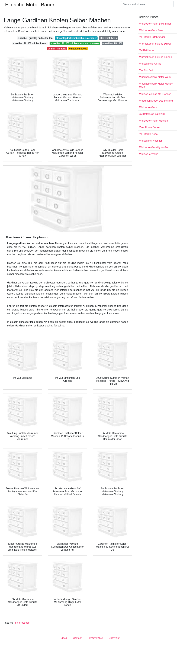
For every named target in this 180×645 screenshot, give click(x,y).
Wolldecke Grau (148, 107)
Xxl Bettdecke (146, 50)
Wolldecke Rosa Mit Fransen (155, 94)
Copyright (114, 638)
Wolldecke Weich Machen (153, 120)
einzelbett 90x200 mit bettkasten (30, 43)
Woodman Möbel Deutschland (156, 100)
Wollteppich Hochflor (150, 140)
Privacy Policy (95, 638)
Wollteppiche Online (150, 63)
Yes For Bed (146, 70)
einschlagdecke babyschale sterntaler (76, 38)
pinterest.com (22, 622)
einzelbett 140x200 (112, 43)
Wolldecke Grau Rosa (151, 30)
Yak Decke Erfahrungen (152, 37)
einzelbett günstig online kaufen (35, 38)
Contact (77, 638)
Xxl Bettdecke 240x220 (152, 114)
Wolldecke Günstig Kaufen (154, 147)
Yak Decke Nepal (148, 134)
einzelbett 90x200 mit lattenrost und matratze (75, 43)
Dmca (63, 638)
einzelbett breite (108, 38)
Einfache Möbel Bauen (30, 4)
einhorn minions (57, 48)
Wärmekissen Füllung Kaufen (155, 57)
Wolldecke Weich (148, 154)
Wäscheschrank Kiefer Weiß (155, 77)
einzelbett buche (78, 48)
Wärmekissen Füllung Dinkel (155, 43)
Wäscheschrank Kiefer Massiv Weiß (156, 85)
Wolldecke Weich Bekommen (155, 23)
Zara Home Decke (149, 127)
